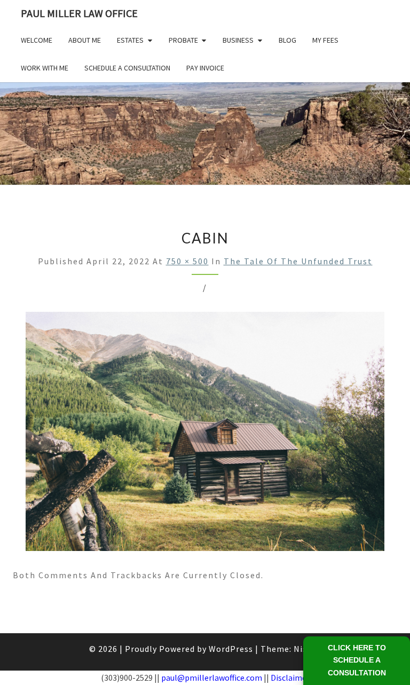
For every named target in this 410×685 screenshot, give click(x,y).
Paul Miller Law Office (79, 13)
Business (238, 40)
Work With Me (44, 68)
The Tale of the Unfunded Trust (298, 261)
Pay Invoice (205, 68)
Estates (130, 40)
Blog (287, 40)
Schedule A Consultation (127, 68)
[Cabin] (205, 434)
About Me (84, 40)
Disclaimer (290, 677)
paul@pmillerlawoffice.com (211, 677)
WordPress (231, 648)
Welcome (36, 40)
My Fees (325, 40)
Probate (183, 40)
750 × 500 (187, 261)
